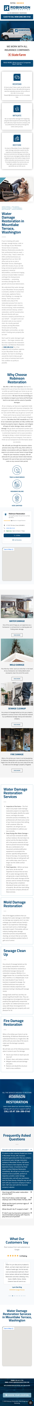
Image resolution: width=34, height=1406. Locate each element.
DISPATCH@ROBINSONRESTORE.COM (19, 1382)
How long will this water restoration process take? (15, 1193)
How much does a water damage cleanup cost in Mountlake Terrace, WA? (16, 1198)
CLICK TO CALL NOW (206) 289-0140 (17, 16)
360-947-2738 (19, 1380)
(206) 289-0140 (8, 347)
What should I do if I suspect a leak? (15, 1209)
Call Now (18, 535)
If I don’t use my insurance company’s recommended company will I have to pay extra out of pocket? (16, 1214)
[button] (17, 1150)
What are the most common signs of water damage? (15, 1204)
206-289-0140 (15, 93)
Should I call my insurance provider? (15, 1149)
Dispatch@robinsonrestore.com (13, 95)
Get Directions (18, 540)
